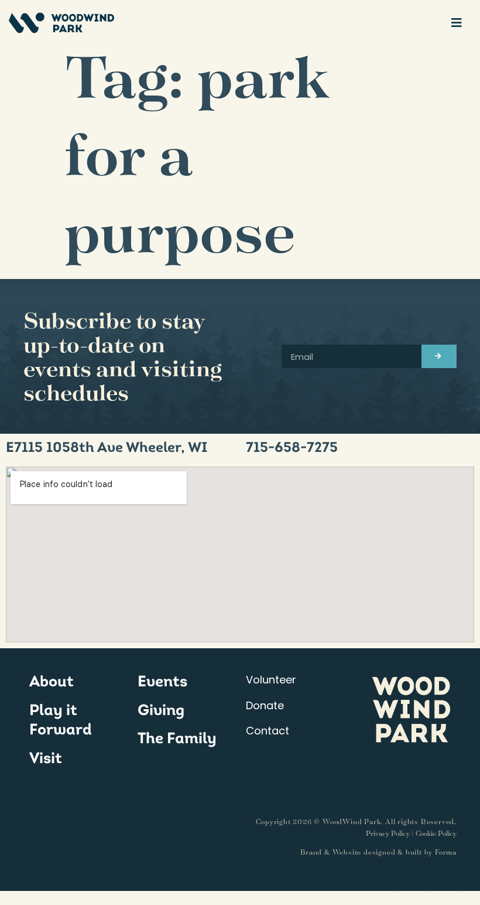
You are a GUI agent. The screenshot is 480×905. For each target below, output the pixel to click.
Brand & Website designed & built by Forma (378, 852)
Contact (267, 730)
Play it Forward (60, 720)
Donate (265, 705)
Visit (45, 758)
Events (162, 681)
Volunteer (271, 679)
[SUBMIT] (439, 356)
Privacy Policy (388, 833)
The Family (177, 738)
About (51, 681)
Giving (161, 710)
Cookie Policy (436, 833)
